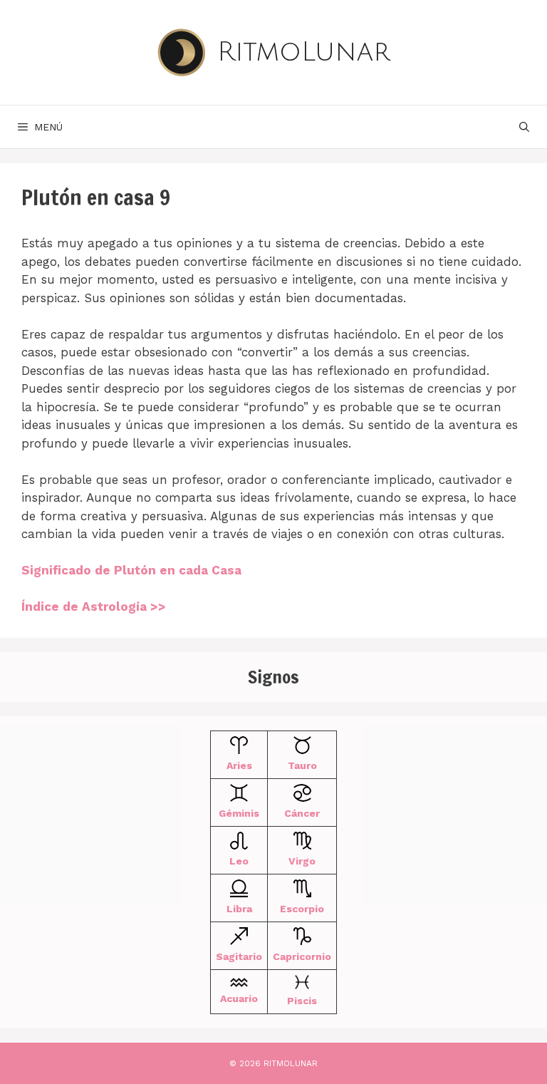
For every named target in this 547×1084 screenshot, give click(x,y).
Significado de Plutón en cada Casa (131, 570)
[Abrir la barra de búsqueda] (524, 126)
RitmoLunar (303, 52)
